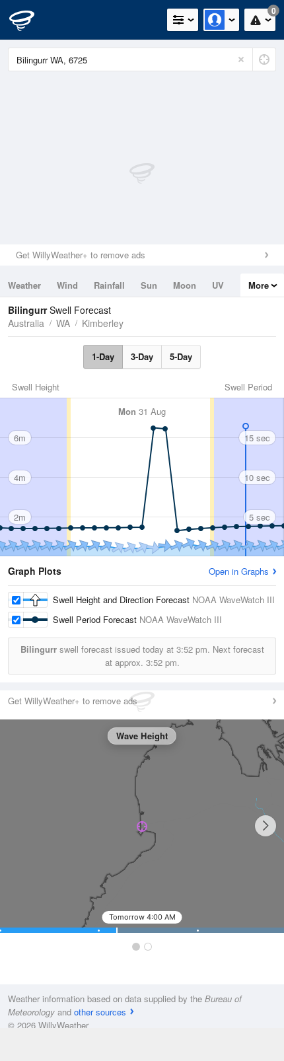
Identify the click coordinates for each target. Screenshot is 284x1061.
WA (63, 323)
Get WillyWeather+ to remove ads (80, 254)
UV (218, 285)
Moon (184, 285)
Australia (26, 323)
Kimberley (103, 323)
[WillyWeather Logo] (30, 20)
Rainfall (109, 285)
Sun (149, 285)
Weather (24, 285)
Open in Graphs (239, 571)
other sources (100, 1012)
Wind (67, 285)
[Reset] (241, 59)
